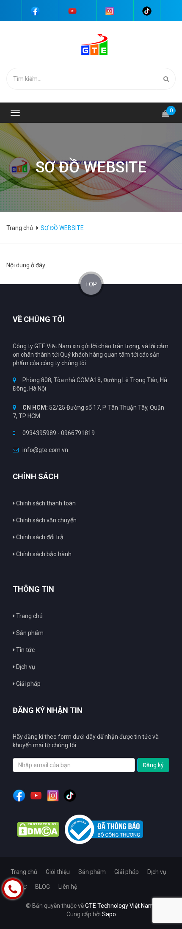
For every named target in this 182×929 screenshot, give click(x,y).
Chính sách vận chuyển (46, 520)
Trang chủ (20, 228)
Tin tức (25, 649)
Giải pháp (28, 683)
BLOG (42, 886)
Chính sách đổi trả (39, 537)
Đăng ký (153, 765)
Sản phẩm (92, 871)
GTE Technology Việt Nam (119, 905)
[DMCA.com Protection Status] (38, 829)
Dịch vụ (156, 871)
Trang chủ (29, 616)
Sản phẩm (29, 633)
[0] (165, 110)
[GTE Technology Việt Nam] (91, 44)
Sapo (109, 914)
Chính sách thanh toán (45, 503)
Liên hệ (67, 886)
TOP (91, 284)
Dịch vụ (25, 666)
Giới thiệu (58, 871)
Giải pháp (126, 871)
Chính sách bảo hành (43, 554)
